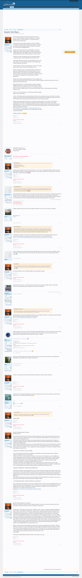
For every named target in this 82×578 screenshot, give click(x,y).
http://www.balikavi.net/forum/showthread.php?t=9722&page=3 (25, 317)
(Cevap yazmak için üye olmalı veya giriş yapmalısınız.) (52, 569)
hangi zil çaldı (7, 194)
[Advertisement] (32, 19)
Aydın (11, 219)
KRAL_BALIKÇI (8, 156)
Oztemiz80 (15, 33)
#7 (60, 258)
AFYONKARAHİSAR (9, 345)
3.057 (11, 218)
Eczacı (6, 216)
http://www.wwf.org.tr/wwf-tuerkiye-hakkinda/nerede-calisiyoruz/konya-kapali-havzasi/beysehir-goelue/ (33, 237)
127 (11, 366)
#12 (60, 365)
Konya (11, 197)
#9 (60, 293)
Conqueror (7, 293)
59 (11, 404)
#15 (60, 428)
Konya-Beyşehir (9, 47)
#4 (60, 204)
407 (11, 343)
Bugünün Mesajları (7, 8)
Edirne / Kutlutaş (9, 297)
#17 (60, 544)
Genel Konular (8, 33)
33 (11, 196)
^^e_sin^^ (7, 402)
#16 (60, 499)
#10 (60, 327)
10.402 (11, 296)
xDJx (6, 339)
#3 (60, 182)
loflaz (6, 364)
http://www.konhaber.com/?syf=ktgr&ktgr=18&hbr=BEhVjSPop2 (28, 489)
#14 (60, 406)
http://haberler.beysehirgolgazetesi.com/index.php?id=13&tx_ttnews (28, 108)
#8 (60, 281)
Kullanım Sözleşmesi (75, 576)
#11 (60, 352)
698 (11, 46)
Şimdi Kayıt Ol (70, 51)
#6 (60, 247)
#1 (60, 123)
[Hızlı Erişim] (60, 29)
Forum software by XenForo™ (12, 576)
